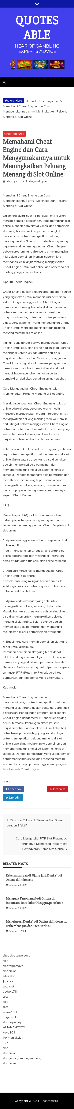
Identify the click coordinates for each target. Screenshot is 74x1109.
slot (5, 961)
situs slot (9, 976)
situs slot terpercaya (16, 955)
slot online (10, 971)
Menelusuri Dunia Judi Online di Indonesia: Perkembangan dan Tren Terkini (36, 923)
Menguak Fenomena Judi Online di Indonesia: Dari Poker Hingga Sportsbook (34, 900)
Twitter (36, 789)
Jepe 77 (8, 981)
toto (6, 996)
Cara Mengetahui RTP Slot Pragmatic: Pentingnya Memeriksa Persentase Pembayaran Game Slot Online (41, 843)
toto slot (8, 986)
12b (5, 1043)
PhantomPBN (49, 1101)
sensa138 (10, 1012)
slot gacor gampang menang (22, 1058)
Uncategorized (14, 134)
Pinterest (58, 789)
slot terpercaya (13, 966)
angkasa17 (10, 1017)
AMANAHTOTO (14, 1027)
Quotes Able (37, 27)
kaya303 (9, 1032)
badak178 (10, 991)
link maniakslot (13, 1037)
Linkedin (14, 797)
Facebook (14, 789)
